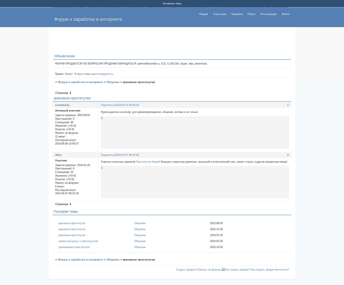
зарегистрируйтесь (102, 73)
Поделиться (108, 104)
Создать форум (185, 269)
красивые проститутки (72, 223)
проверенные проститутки (74, 247)
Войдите (79, 73)
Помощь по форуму (209, 269)
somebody (62, 104)
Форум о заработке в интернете (80, 82)
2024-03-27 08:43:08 (127, 154)
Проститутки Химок (147, 161)
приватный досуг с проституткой (78, 241)
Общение (113, 82)
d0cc (58, 154)
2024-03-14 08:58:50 (127, 104)
